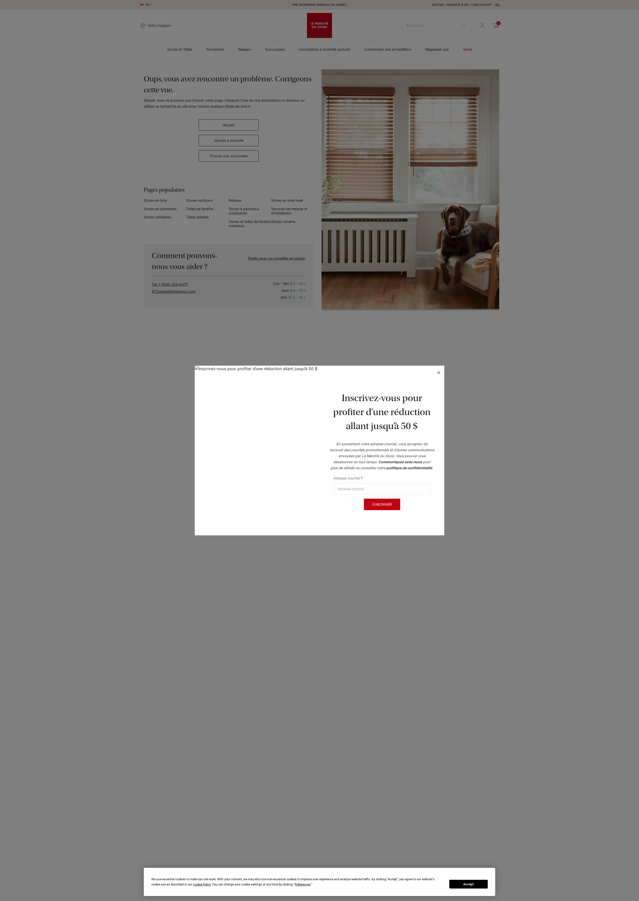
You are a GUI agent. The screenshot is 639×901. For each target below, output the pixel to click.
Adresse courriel (348, 478)
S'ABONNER (382, 504)
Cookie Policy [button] (202, 884)
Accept (468, 884)
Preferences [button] (303, 884)
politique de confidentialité (409, 468)
